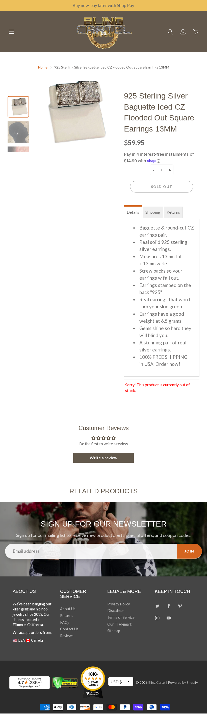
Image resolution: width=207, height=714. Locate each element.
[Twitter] (157, 606)
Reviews (66, 636)
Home (42, 67)
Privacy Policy (118, 604)
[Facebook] (168, 606)
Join (189, 551)
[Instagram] (157, 617)
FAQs (64, 622)
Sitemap (113, 631)
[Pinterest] (180, 606)
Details (133, 212)
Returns (173, 212)
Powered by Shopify (183, 682)
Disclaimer (115, 610)
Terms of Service (121, 617)
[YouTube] (168, 617)
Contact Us (69, 629)
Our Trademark (119, 624)
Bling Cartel (156, 682)
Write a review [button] (103, 457)
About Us (67, 609)
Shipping (152, 212)
